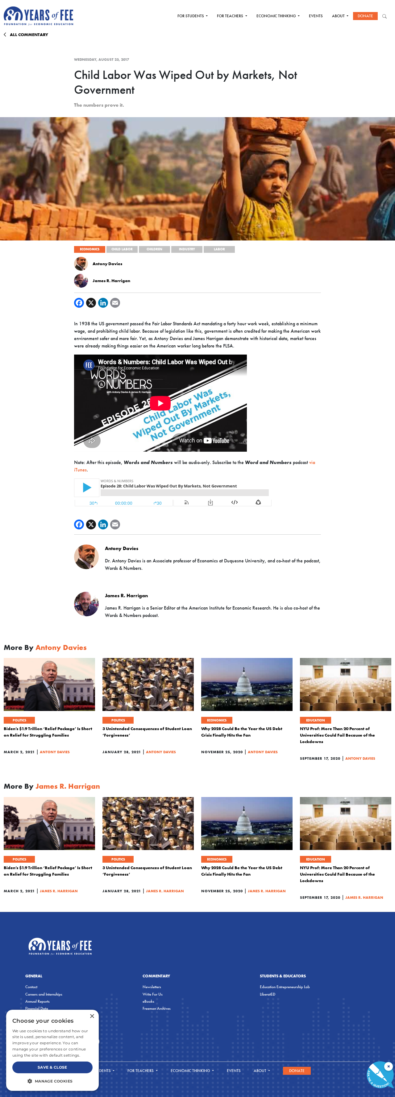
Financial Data (36, 1008)
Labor (219, 249)
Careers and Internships (43, 994)
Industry (187, 249)
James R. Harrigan (111, 280)
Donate (365, 16)
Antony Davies (107, 263)
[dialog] (52, 1050)
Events (316, 16)
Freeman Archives (157, 1008)
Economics (89, 249)
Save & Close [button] (52, 1067)
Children (154, 249)
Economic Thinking (276, 16)
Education (315, 720)
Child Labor (122, 249)
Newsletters (152, 986)
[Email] (115, 303)
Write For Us (153, 994)
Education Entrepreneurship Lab (285, 986)
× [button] (91, 1016)
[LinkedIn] (103, 303)
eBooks (148, 1001)
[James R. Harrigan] (81, 280)
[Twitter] (91, 303)
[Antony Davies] (81, 263)
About (339, 16)
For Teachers (230, 16)
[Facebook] (79, 303)
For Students (191, 16)
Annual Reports (37, 1001)
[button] (52, 1081)
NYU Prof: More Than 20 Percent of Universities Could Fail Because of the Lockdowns (337, 735)
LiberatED (267, 994)
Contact (31, 986)
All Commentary (29, 34)
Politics (19, 720)
